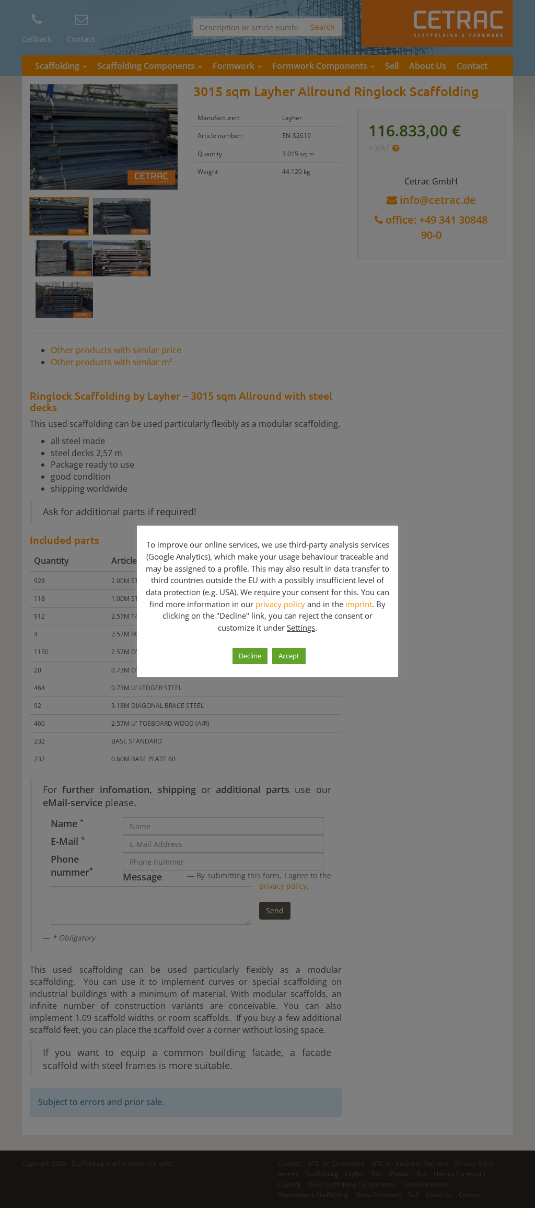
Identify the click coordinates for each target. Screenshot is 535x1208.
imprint (358, 604)
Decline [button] (250, 655)
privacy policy (280, 604)
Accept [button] (288, 655)
